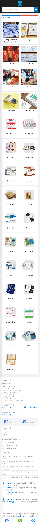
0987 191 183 (6, 407)
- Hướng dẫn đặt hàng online (11, 443)
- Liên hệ (4, 434)
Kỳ (26, 420)
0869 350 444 (10, 423)
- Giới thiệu (5, 432)
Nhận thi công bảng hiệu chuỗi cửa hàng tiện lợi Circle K (20, 477)
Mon (7, 420)
